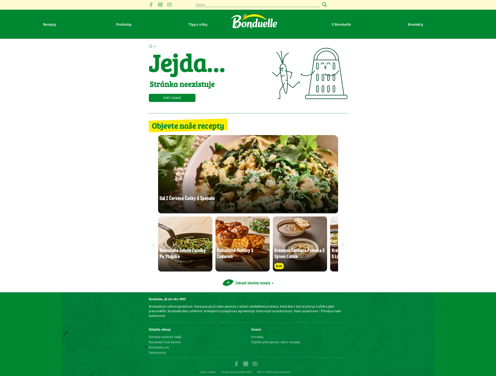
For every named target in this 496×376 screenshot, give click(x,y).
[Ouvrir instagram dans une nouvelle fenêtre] (160, 6)
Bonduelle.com (159, 347)
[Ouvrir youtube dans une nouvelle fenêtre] (169, 6)
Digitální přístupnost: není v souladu (275, 342)
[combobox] (257, 5)
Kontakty (415, 24)
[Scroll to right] (342, 244)
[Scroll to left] (153, 244)
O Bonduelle (341, 24)
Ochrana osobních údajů (165, 337)
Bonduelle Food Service (165, 342)
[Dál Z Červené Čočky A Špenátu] (248, 211)
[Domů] (150, 46)
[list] (248, 244)
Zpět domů (172, 98)
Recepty (49, 24)
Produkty (124, 24)
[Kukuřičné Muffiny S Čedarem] (242, 269)
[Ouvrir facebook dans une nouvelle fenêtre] (151, 6)
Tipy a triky (198, 24)
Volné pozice (157, 352)
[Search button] (324, 5)
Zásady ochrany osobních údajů (236, 371)
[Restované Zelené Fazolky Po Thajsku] (185, 269)
